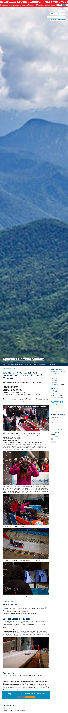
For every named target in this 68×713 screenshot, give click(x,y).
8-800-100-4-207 (55, 384)
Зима (63, 10)
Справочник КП (52, 364)
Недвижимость (45, 364)
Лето (60, 10)
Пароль (52, 422)
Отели (25, 364)
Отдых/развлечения (14, 364)
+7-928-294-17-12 (55, 394)
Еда (27, 364)
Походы (34, 364)
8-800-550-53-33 (55, 377)
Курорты (4, 364)
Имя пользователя (55, 417)
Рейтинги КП (39, 364)
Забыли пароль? (58, 429)
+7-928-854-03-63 (55, 397)
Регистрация (57, 427)
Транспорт (21, 364)
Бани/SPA (30, 364)
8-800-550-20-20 (55, 373)
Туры (17, 368)
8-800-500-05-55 (55, 371)
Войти (53, 442)
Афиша (8, 364)
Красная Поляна (23, 359)
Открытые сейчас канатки (58, 14)
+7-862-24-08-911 (55, 390)
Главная (4, 368)
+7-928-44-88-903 (31, 398)
